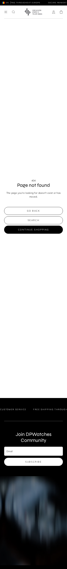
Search (34, 220)
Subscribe (33, 461)
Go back (33, 210)
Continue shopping (33, 229)
